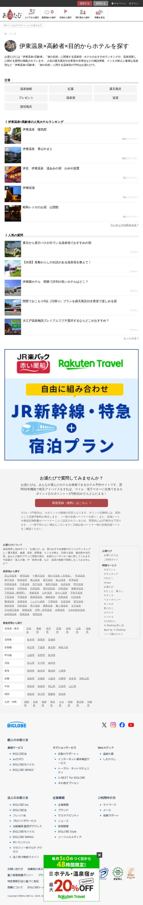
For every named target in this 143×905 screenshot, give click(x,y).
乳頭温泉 (80, 575)
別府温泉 (22, 605)
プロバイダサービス (24, 821)
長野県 (41, 655)
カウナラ (108, 612)
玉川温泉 (76, 605)
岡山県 (51, 686)
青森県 (38, 630)
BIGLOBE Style (67, 831)
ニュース (63, 821)
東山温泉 (35, 580)
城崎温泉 (50, 597)
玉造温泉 (65, 601)
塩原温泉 (65, 584)
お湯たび (108, 586)
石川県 (41, 663)
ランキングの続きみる (123, 224)
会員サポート (111, 815)
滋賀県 (30, 678)
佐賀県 (35, 703)
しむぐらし (109, 759)
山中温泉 (47, 592)
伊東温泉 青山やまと (38, 148)
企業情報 (59, 797)
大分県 (61, 703)
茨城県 (51, 639)
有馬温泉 (63, 597)
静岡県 (30, 670)
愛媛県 (51, 694)
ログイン (134, 3)
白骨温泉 (9, 588)
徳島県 (30, 694)
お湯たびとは (111, 555)
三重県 (62, 670)
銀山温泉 (61, 580)
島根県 (41, 686)
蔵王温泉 (48, 580)
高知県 (62, 694)
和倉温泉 (34, 592)
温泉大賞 (108, 753)
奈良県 (72, 678)
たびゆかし (110, 621)
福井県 (51, 663)
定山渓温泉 (10, 575)
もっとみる (129, 338)
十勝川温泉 (39, 575)
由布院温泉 (10, 614)
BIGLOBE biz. (21, 804)
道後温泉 (22, 601)
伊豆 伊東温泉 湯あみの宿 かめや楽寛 (51, 168)
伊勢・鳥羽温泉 (43, 610)
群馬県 (41, 639)
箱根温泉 (27, 610)
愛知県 (51, 670)
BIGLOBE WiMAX (23, 770)
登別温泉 (24, 575)
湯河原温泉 (49, 588)
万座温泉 (24, 584)
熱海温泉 (24, 614)
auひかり (18, 759)
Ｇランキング (111, 573)
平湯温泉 (22, 597)
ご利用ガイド (111, 559)
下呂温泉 (9, 597)
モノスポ (108, 603)
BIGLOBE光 (20, 753)
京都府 (41, 678)
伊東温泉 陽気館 (35, 129)
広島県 (62, 686)
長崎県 (44, 703)
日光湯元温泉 (11, 610)
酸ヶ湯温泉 (62, 605)
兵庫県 (62, 678)
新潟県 (51, 655)
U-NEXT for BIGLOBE (71, 777)
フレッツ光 (19, 815)
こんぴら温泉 (37, 601)
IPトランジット (22, 842)
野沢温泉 (78, 584)
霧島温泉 (48, 605)
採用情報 (63, 826)
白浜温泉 (76, 597)
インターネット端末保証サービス (73, 761)
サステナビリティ (68, 815)
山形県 (78, 630)
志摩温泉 (60, 610)
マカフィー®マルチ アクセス (27, 849)
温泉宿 (70, 97)
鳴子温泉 (9, 580)
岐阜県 (41, 670)
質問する (101, 3)
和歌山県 (84, 678)
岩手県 (48, 630)
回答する (85, 3)
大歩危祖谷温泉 (76, 610)
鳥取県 (30, 686)
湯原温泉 (9, 605)
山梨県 (30, 655)
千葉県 (41, 647)
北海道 (28, 630)
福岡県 (26, 703)
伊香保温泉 (10, 584)
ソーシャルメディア (70, 837)
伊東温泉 (63, 588)
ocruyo (107, 582)
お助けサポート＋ (68, 753)
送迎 (115, 97)
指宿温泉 (37, 614)
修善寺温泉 (77, 588)
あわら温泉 (61, 592)
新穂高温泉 (36, 597)
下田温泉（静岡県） (15, 592)
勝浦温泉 (9, 601)
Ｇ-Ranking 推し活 (114, 625)
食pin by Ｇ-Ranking (114, 629)
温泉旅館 (26, 88)
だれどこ (108, 578)
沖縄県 (89, 703)
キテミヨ (108, 595)
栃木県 (30, 639)
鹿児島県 (80, 703)
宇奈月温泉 (76, 592)
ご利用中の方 (107, 797)
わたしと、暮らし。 (114, 591)
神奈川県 (63, 647)
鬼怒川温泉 (51, 584)
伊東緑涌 (29, 187)
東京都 (51, 647)
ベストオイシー (112, 599)
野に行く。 (110, 608)
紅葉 (71, 88)
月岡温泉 (22, 588)
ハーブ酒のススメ (113, 634)
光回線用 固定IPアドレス (27, 826)
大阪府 (51, 678)
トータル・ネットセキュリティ (73, 770)
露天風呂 (115, 88)
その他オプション (68, 783)
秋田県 (68, 630)
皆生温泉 (78, 601)
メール (107, 810)
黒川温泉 (35, 605)
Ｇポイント (110, 569)
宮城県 (58, 630)
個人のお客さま (17, 740)
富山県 (30, 663)
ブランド (63, 810)
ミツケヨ (108, 616)
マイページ (120, 3)
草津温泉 (73, 580)
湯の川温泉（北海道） (60, 575)
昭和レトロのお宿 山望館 (40, 207)
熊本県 (52, 703)
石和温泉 (35, 588)
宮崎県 (70, 703)
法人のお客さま (17, 797)
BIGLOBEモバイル (23, 764)
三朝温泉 (53, 601)
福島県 (88, 630)
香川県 (41, 694)
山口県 (72, 686)
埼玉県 (30, 647)
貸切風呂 (26, 106)
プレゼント (26, 97)
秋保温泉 (22, 580)
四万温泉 (37, 584)
